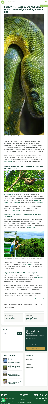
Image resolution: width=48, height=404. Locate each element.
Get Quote (43, 5)
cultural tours (39, 277)
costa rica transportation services (30, 306)
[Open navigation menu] (45, 2)
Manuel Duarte (21, 135)
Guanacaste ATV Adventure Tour (7, 399)
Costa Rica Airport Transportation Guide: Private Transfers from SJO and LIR (14, 361)
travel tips (11, 307)
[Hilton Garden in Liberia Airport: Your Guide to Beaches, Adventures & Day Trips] (5, 373)
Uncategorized (29, 367)
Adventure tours (24, 304)
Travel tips (28, 364)
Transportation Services (31, 362)
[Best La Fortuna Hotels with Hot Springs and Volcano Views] (5, 367)
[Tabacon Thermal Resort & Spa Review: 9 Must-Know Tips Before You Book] (5, 381)
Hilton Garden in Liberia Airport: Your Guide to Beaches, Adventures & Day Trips (14, 375)
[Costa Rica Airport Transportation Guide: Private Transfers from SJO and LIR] (5, 360)
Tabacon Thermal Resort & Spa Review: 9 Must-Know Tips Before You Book (14, 382)
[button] (4, 400)
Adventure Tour (12, 304)
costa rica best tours (17, 306)
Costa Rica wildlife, (29, 264)
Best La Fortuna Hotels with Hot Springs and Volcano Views (15, 367)
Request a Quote (36, 348)
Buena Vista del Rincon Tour (7, 401)
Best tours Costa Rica (33, 304)
